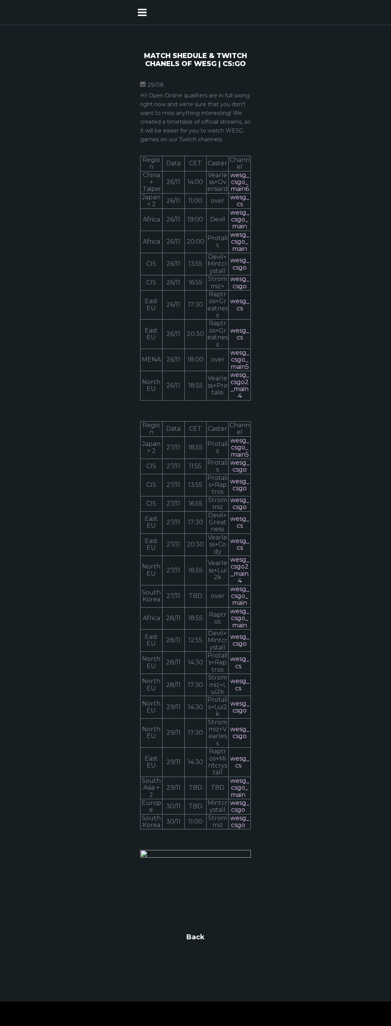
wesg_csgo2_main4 (239, 385)
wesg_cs (239, 201)
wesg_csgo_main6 (239, 182)
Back (195, 937)
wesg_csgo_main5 (239, 359)
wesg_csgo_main (239, 219)
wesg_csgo (239, 264)
